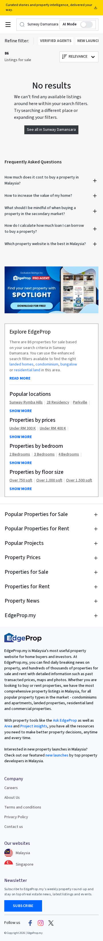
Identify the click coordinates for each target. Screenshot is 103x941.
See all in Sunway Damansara (51, 130)
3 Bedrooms (44, 454)
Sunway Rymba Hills (26, 402)
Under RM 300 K (22, 428)
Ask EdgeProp (65, 720)
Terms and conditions (22, 807)
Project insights (33, 726)
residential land (27, 370)
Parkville (80, 402)
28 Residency (58, 402)
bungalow (68, 364)
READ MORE (19, 378)
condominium (46, 364)
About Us (12, 797)
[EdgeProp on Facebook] (30, 923)
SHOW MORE (20, 411)
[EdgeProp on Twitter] (51, 923)
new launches (56, 755)
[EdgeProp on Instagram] (40, 923)
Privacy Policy (16, 817)
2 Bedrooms (19, 454)
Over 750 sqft (20, 480)
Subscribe (23, 906)
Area (8, 726)
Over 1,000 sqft (49, 480)
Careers (11, 788)
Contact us (13, 827)
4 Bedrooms (68, 454)
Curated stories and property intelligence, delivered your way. (49, 7)
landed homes (21, 364)
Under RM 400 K (53, 428)
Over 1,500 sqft (79, 480)
